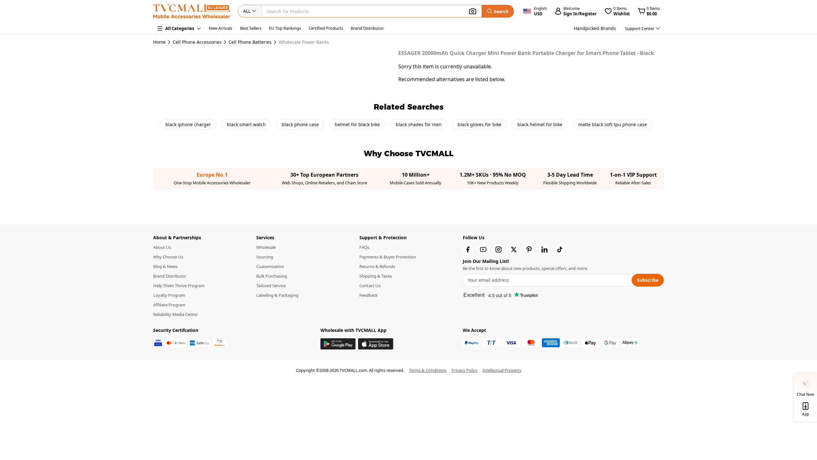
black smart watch (246, 124)
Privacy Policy (464, 370)
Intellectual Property (502, 370)
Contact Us (369, 285)
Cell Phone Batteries (250, 42)
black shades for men (419, 124)
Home (159, 42)
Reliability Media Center (175, 314)
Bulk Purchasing (271, 276)
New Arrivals (220, 28)
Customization (270, 266)
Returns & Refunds (377, 266)
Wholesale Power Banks (304, 42)
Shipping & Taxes (375, 276)
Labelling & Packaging (277, 295)
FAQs (364, 247)
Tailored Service (271, 285)
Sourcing (264, 257)
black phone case (300, 124)
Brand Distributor (367, 28)
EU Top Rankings (285, 28)
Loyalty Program (169, 295)
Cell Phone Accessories (197, 42)
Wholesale (266, 247)
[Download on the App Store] (375, 343)
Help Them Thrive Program (179, 285)
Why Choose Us (168, 257)
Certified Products (326, 28)
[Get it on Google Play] (338, 343)
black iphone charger (188, 124)
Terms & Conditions (427, 370)
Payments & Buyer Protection (387, 257)
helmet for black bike (357, 124)
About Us (162, 247)
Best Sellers (250, 28)
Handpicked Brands (595, 28)
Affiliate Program (169, 305)
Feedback (368, 295)
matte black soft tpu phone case (612, 124)
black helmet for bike (539, 124)
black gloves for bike (479, 124)
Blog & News (165, 266)
